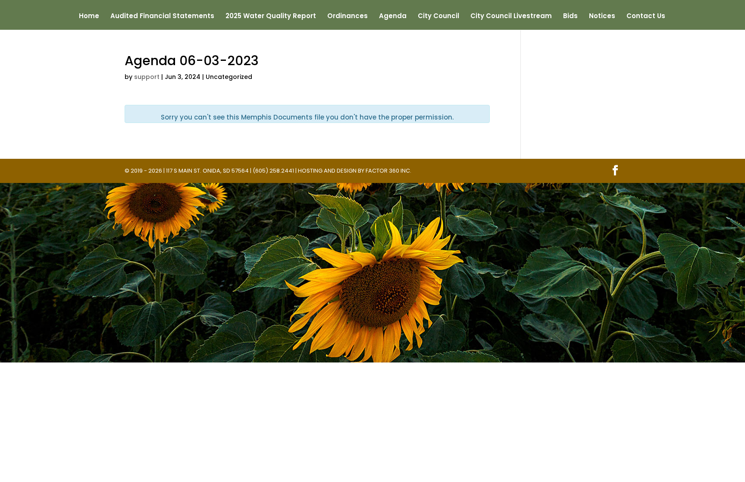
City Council (438, 16)
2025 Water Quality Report (270, 16)
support (147, 76)
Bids (570, 16)
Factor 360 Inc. (388, 171)
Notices (602, 16)
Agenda (393, 16)
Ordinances (347, 16)
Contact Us (645, 16)
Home (89, 16)
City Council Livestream (511, 16)
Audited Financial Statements (162, 16)
